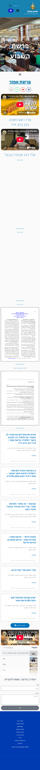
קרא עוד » (33, 455)
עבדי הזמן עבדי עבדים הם (23, 570)
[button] (10, 5)
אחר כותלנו (20, 160)
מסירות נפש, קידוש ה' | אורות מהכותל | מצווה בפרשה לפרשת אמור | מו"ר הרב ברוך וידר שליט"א (17, 653)
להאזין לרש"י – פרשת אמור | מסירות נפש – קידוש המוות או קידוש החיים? (21, 540)
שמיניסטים (20, 726)
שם (38, 685)
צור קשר (20, 743)
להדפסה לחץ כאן (20, 228)
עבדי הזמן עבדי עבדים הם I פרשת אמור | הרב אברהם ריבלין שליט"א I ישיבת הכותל (18, 664)
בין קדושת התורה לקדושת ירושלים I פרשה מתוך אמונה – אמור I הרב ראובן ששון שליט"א (21, 473)
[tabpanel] (20, 637)
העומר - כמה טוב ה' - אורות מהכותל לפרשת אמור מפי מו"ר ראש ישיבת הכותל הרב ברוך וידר (17, 658)
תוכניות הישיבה (20, 729)
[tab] (20, 653)
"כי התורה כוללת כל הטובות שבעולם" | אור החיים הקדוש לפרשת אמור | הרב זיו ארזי (18, 675)
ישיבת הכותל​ (32, 11)
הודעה (37, 693)
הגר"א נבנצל (20, 304)
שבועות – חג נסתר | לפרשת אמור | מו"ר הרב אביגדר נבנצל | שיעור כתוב (21, 507)
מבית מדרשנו (20, 732)
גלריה (20, 738)
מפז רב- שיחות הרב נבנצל (20, 368)
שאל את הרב (20, 735)
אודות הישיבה (20, 724)
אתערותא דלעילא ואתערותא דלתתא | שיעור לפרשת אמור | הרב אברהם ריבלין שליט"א (18, 670)
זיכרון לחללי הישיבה (20, 740)
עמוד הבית (20, 721)
